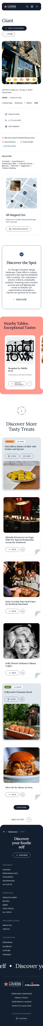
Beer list (5, 166)
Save (28, 456)
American (19, 103)
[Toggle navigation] (36, 6)
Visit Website (13, 126)
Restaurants (12, 832)
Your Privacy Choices (21, 1002)
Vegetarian (25, 166)
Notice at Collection (21, 1006)
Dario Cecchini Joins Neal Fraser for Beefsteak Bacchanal (20, 603)
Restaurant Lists (10, 873)
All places (7, 884)
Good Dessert (18, 161)
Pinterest (7, 954)
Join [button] (32, 6)
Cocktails (6, 161)
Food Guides (28, 142)
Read (14, 549)
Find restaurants (20, 229)
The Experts (8, 877)
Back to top (18, 819)
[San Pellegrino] (32, 985)
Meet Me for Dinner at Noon (18, 787)
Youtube (6, 950)
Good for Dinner (25, 163)
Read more (21, 299)
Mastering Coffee (9, 163)
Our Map (6, 870)
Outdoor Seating (9, 168)
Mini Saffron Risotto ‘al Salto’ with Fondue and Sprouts (20, 447)
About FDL (7, 925)
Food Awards (10, 142)
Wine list (14, 166)
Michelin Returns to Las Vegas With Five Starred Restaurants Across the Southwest (19, 540)
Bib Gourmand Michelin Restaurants (20, 138)
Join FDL (6, 929)
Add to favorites (16, 28)
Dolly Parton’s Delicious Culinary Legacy (20, 664)
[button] (27, 6)
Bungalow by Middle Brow (17, 369)
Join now (23, 855)
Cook (13, 456)
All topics (7, 912)
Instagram (7, 942)
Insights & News (10, 897)
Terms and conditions (21, 994)
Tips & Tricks (8, 908)
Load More (21, 807)
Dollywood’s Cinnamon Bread (18, 692)
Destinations (8, 881)
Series (5, 905)
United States (23, 1018)
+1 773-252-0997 (14, 120)
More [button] (10, 34)
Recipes (6, 901)
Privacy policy (21, 998)
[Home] (10, 6)
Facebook (7, 946)
